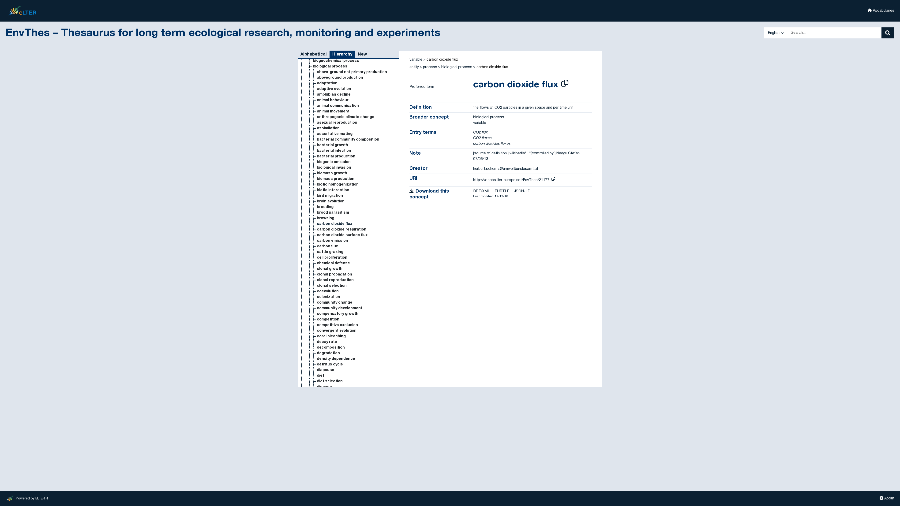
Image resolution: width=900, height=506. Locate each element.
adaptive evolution (334, 89)
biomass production (335, 179)
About (888, 498)
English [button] (774, 33)
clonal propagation (334, 274)
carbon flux (327, 246)
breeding (325, 207)
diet (320, 375)
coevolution (328, 291)
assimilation (328, 128)
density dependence (336, 359)
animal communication (338, 106)
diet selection (330, 381)
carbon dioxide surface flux (342, 235)
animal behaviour (333, 100)
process (430, 67)
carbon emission (332, 240)
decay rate (327, 342)
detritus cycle (330, 364)
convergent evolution (336, 330)
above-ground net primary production (352, 72)
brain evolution (331, 201)
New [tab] (362, 54)
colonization (328, 297)
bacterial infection (334, 151)
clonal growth (329, 269)
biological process (330, 66)
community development (339, 308)
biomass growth (332, 173)
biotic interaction (333, 190)
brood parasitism (333, 212)
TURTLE (502, 191)
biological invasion (334, 167)
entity (414, 67)
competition (328, 319)
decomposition (331, 347)
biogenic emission (334, 162)
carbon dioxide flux (334, 224)
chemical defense (333, 263)
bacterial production (336, 156)
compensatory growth (337, 314)
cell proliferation (332, 257)
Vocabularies (883, 10)
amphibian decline (334, 94)
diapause (325, 370)
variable (415, 59)
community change (334, 302)
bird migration (330, 195)
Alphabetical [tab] (313, 54)
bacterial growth (332, 145)
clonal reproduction (335, 280)
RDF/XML (481, 191)
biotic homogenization (338, 184)
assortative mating (334, 134)
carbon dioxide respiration (341, 229)
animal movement (333, 111)
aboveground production (340, 77)
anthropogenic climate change (345, 117)
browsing (325, 218)
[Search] (887, 33)
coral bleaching (331, 336)
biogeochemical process (336, 61)
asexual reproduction (337, 122)
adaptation (327, 83)
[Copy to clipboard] (565, 84)
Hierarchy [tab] (342, 54)
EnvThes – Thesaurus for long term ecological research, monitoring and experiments (223, 33)
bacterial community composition (348, 139)
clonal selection (332, 285)
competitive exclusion (337, 325)
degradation (328, 353)
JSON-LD (522, 191)
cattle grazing (330, 252)
